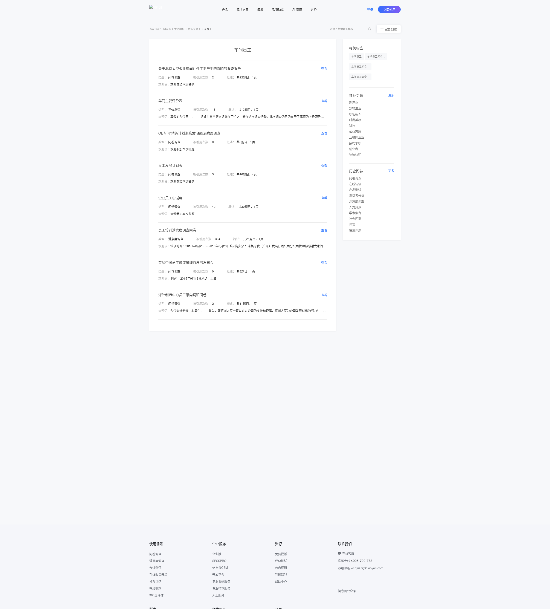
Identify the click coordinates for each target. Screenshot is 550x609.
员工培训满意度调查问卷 (177, 230)
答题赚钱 (281, 574)
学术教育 (355, 213)
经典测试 (281, 561)
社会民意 (355, 218)
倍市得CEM (220, 567)
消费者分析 (356, 195)
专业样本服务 (221, 588)
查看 (324, 68)
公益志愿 (355, 131)
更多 (391, 95)
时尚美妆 (355, 120)
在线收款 (155, 588)
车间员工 (356, 56)
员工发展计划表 (170, 165)
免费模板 (179, 29)
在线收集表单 (158, 574)
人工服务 (218, 595)
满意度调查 (356, 201)
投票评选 (355, 230)
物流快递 (355, 154)
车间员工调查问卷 (361, 76)
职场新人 (355, 114)
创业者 (353, 149)
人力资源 (355, 207)
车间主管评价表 (170, 100)
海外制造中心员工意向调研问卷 (182, 294)
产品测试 (355, 189)
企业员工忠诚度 (170, 197)
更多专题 (193, 29)
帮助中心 (281, 581)
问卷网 (167, 29)
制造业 (353, 102)
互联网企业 (356, 137)
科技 (352, 125)
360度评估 (156, 595)
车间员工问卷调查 (361, 66)
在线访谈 (355, 184)
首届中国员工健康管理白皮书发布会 (185, 262)
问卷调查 (355, 178)
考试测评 (155, 567)
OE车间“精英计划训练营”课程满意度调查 (189, 133)
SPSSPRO (219, 561)
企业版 (216, 554)
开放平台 (218, 574)
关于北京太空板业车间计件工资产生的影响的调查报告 (199, 68)
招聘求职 (355, 143)
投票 (352, 224)
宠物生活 (355, 108)
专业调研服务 (221, 581)
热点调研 (281, 567)
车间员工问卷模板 (377, 56)
